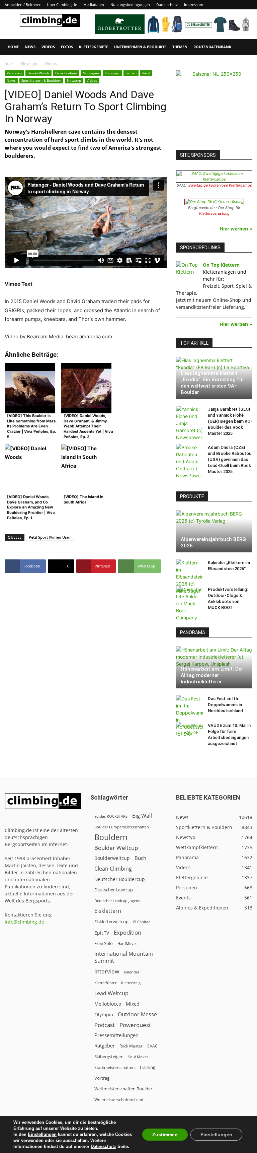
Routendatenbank (212, 46)
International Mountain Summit (123, 957)
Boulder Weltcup (116, 847)
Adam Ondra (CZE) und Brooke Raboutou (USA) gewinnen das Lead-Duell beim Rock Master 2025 (229, 459)
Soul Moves (138, 1056)
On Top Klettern (221, 265)
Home (13, 46)
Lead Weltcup (111, 993)
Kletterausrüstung (214, 213)
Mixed (133, 1004)
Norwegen (91, 73)
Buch (140, 858)
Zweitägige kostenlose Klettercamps (220, 185)
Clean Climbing (113, 868)
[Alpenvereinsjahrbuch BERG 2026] (214, 531)
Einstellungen (42, 1134)
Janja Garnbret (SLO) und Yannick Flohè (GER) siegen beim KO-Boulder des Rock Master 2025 (230, 421)
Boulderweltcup (112, 858)
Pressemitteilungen (116, 1035)
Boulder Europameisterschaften (121, 826)
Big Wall (142, 815)
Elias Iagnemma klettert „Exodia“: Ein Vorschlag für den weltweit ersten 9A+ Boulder (212, 382)
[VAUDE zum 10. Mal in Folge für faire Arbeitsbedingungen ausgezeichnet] (189, 732)
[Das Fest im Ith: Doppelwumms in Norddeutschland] (189, 716)
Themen (179, 46)
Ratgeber (104, 1045)
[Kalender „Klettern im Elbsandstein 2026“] (189, 576)
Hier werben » (236, 228)
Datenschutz (167, 4)
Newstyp (29, 63)
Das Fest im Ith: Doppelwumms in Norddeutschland (225, 704)
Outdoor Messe (137, 1014)
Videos (48, 46)
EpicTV (101, 933)
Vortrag (101, 1078)
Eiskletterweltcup (111, 922)
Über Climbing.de (62, 4)
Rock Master (131, 1046)
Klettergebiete (93, 46)
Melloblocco (107, 1004)
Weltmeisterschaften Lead (118, 1099)
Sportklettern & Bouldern (41, 80)
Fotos (67, 46)
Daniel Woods (38, 73)
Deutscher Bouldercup (119, 879)
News (30, 46)
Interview (106, 971)
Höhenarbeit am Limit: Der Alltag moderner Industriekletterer (212, 675)
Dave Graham (66, 73)
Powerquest (135, 1024)
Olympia (103, 1014)
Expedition (127, 932)
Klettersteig (131, 982)
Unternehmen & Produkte (140, 46)
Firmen (131, 73)
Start (9, 63)
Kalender (131, 971)
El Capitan (142, 922)
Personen (14, 73)
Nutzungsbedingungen (130, 4)
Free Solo (103, 943)
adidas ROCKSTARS (110, 816)
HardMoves (127, 943)
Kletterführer (105, 982)
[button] (244, 47)
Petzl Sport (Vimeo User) (50, 537)
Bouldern (110, 837)
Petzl (146, 73)
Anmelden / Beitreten (23, 4)
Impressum (193, 4)
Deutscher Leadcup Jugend (117, 900)
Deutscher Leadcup (113, 890)
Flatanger (112, 73)
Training (147, 1067)
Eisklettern (107, 910)
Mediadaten (93, 4)
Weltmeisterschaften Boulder (123, 1089)
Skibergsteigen (108, 1057)
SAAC (152, 1046)
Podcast (104, 1024)
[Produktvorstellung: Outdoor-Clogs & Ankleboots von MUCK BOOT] (189, 603)
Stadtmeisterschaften (114, 1067)
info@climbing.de (24, 922)
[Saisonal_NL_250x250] (214, 108)
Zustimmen (165, 1134)
